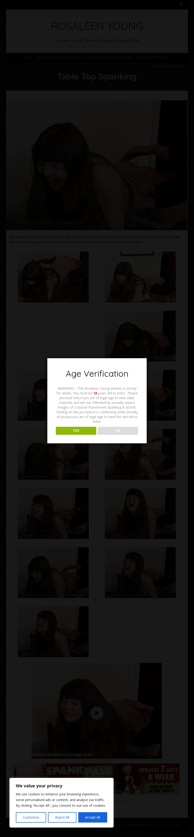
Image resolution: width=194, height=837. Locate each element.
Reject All (62, 817)
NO (118, 430)
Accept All (92, 817)
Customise (31, 817)
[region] (61, 803)
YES (76, 430)
